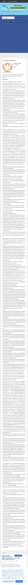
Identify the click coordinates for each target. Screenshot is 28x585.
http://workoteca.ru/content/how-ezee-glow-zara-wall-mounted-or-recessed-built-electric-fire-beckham (13, 76)
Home (3, 55)
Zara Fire (5, 376)
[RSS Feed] (2, 1)
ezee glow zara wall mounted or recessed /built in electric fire (13, 178)
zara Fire (20, 280)
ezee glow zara (17, 83)
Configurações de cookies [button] (8, 581)
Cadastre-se (20, 1)
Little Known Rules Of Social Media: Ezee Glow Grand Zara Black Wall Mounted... (11, 557)
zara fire (14, 263)
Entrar (24, 1)
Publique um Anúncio (18, 21)
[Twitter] (4, 1)
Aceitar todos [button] (19, 581)
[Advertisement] (14, 39)
